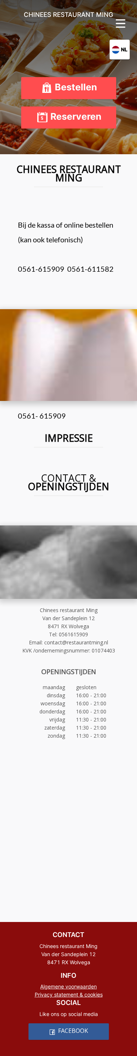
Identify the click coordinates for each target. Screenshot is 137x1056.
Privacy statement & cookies (69, 994)
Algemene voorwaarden (68, 986)
